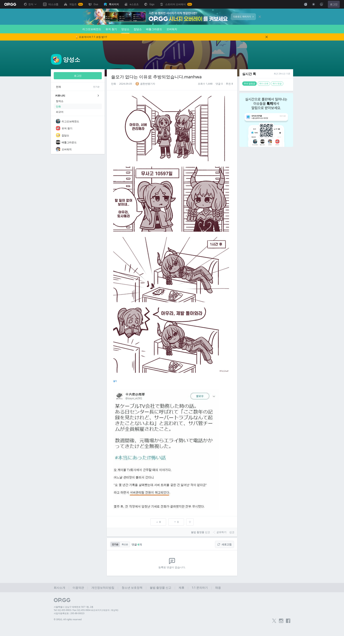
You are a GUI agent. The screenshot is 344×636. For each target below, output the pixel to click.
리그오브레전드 (91, 29)
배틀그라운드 (154, 29)
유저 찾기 (111, 29)
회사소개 (59, 587)
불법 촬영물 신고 (160, 588)
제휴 (181, 587)
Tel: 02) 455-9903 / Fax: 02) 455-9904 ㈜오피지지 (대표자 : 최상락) (86, 610)
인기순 (115, 544)
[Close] (260, 17)
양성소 (125, 29)
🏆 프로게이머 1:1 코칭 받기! (91, 37)
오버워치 (171, 29)
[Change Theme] (313, 4)
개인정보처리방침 (102, 588)
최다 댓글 (277, 83)
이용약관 (78, 588)
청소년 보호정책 (132, 588)
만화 (113, 83)
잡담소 (138, 29)
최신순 (125, 544)
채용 (218, 587)
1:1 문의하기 (200, 588)
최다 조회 (263, 83)
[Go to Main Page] (10, 4)
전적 (30, 4)
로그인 (334, 4)
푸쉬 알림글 (249, 83)
